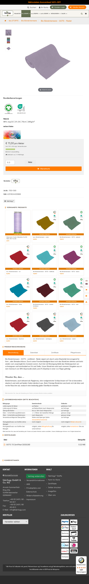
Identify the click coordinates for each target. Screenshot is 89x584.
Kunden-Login (59, 7)
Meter (30, 162)
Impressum (31, 499)
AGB (28, 484)
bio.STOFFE (25, 13)
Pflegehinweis (76, 352)
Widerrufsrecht (76, 422)
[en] (87, 283)
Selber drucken (54, 487)
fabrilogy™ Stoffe (55, 476)
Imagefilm (52, 491)
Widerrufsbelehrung (34, 495)
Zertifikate (55, 352)
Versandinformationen (39, 420)
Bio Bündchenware (29, 21)
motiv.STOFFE (44, 13)
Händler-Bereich (78, 7)
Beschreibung (13, 352)
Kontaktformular (11, 475)
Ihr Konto (44, 7)
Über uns (52, 495)
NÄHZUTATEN (55, 13)
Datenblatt (34, 352)
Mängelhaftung (47, 426)
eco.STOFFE (34, 13)
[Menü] (85, 557)
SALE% (63, 13)
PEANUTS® (17, 13)
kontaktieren (74, 426)
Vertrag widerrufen (36, 476)
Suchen (33, 7)
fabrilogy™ (10, 201)
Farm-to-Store (54, 480)
